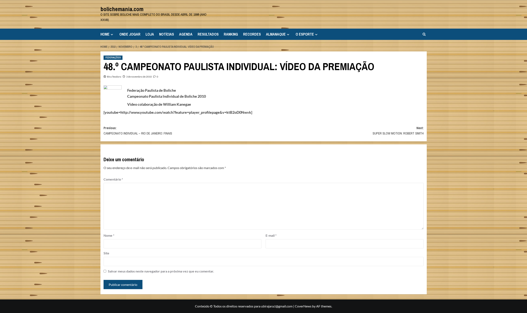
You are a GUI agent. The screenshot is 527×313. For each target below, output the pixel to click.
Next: (398, 131)
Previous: (138, 131)
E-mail (271, 235)
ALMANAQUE (276, 34)
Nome (109, 235)
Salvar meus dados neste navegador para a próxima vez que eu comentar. (161, 271)
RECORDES (252, 34)
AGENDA (185, 34)
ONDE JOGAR (129, 34)
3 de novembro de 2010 (139, 76)
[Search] (424, 34)
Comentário (113, 179)
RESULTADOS (208, 34)
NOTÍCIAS (166, 34)
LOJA (150, 34)
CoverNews (303, 306)
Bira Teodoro (114, 76)
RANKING (231, 34)
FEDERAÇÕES (113, 57)
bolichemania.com (121, 9)
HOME (105, 34)
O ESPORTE (305, 34)
